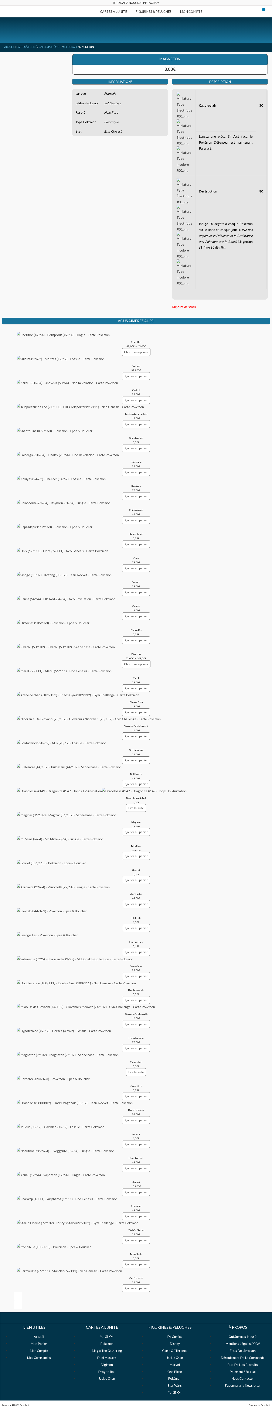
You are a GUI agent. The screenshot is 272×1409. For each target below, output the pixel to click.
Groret (136, 870)
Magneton (136, 1062)
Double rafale (136, 990)
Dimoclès (136, 630)
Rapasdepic (136, 534)
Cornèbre (136, 1086)
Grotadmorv (136, 750)
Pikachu (136, 654)
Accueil (9, 46)
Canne (136, 606)
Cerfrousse (136, 1278)
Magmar (136, 822)
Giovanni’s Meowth (136, 1014)
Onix (136, 558)
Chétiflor (136, 342)
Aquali (136, 1182)
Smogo (136, 582)
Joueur (136, 1134)
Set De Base (70, 46)
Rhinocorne (136, 510)
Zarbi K (136, 390)
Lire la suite (136, 808)
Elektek (136, 918)
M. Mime (136, 846)
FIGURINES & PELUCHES (153, 11)
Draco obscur (136, 1110)
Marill (136, 678)
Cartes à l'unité (26, 46)
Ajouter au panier (136, 376)
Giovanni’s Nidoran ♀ (136, 726)
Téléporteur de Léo (136, 414)
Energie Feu (136, 942)
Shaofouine (136, 438)
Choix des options (136, 352)
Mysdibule (136, 1254)
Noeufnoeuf (136, 1158)
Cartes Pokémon (50, 46)
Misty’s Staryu (136, 1230)
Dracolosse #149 (136, 798)
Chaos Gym (136, 702)
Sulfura (136, 366)
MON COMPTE (191, 11)
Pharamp (136, 1206)
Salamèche (136, 966)
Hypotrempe (136, 1038)
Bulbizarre (136, 774)
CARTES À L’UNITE (113, 11)
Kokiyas (136, 486)
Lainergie (136, 462)
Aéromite (136, 893)
